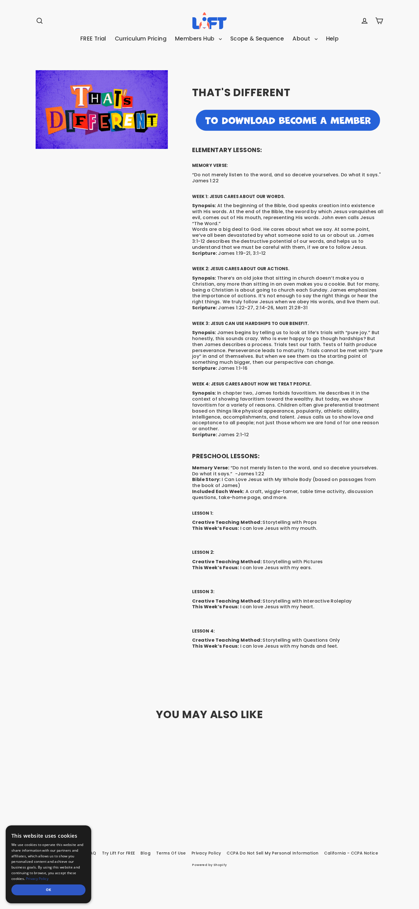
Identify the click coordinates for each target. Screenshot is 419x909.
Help (332, 39)
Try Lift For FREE (118, 853)
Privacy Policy (206, 853)
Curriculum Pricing (140, 39)
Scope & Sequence (257, 39)
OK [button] (48, 889)
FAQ (92, 853)
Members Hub (195, 39)
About (302, 39)
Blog (145, 853)
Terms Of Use (171, 853)
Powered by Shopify (209, 864)
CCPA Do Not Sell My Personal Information (272, 853)
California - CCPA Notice (351, 853)
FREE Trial (93, 39)
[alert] (48, 864)
